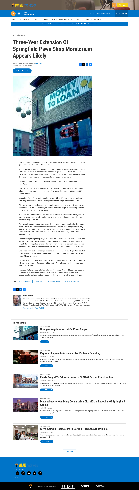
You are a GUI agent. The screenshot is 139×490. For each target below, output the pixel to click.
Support (87, 19)
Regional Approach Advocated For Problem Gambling (70, 353)
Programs (23, 19)
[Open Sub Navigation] (16, 19)
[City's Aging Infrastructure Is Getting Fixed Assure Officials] (25, 432)
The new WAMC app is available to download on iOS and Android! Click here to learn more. (69, 24)
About (96, 19)
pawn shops (39, 281)
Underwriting (64, 19)
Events (52, 19)
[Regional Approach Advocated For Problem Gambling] (25, 357)
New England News (19, 35)
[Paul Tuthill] (17, 300)
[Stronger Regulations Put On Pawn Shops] (25, 333)
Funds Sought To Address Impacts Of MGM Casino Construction (76, 377)
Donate (123, 5)
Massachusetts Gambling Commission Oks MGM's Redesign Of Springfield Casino (82, 403)
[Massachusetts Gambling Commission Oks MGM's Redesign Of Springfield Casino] (25, 405)
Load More (69, 451)
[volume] (19, 14)
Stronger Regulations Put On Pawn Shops (63, 329)
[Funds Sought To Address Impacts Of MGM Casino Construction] (25, 381)
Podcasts (35, 19)
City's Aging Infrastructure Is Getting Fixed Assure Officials (74, 428)
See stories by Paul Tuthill (33, 308)
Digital (77, 19)
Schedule (44, 19)
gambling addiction (54, 281)
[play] (13, 14)
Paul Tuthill (38, 64)
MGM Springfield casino (72, 281)
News (13, 19)
